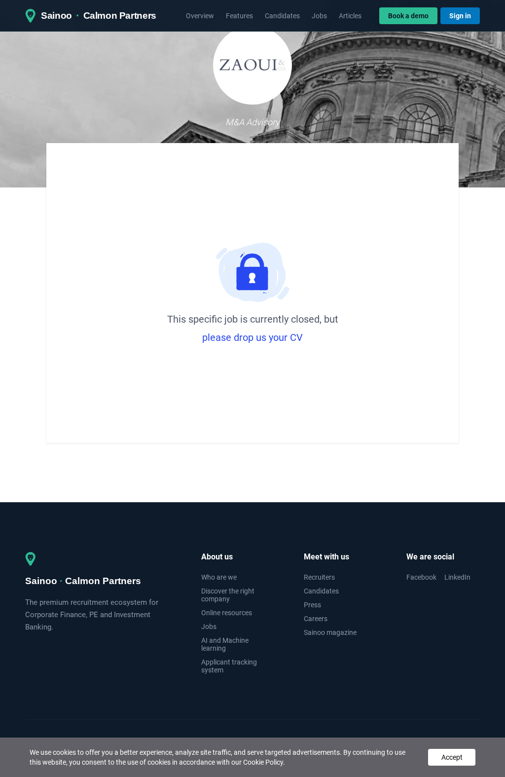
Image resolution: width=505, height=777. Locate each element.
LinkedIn (457, 577)
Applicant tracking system (229, 666)
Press (312, 605)
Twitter (469, 743)
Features (239, 16)
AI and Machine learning (225, 644)
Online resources (226, 613)
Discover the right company (227, 595)
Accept (452, 757)
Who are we (219, 577)
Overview (200, 16)
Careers (315, 619)
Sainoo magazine (330, 632)
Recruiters (319, 577)
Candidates (282, 16)
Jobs (319, 16)
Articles (350, 16)
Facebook (421, 577)
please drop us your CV (252, 337)
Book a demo (408, 16)
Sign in (460, 16)
